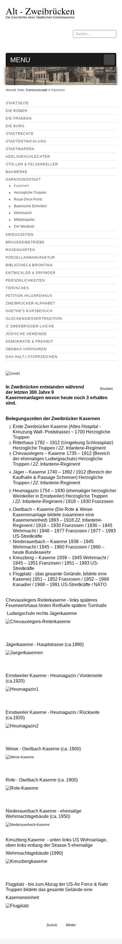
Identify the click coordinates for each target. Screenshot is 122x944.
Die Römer (17, 111)
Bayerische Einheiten (30, 206)
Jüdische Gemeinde (26, 334)
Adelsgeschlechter (28, 157)
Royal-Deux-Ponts (28, 199)
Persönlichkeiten (25, 280)
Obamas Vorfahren (26, 349)
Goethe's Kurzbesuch (29, 311)
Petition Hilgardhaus (29, 296)
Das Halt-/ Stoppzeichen (32, 357)
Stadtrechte (20, 134)
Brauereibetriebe (25, 242)
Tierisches (17, 288)
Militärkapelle (24, 220)
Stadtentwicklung (26, 141)
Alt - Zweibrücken (40, 11)
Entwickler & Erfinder (31, 273)
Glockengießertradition (34, 319)
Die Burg (15, 126)
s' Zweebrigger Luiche (30, 326)
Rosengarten (20, 250)
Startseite (17, 103)
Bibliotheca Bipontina (29, 265)
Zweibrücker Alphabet (30, 303)
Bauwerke (17, 172)
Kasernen (21, 186)
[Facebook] (112, 45)
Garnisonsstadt (36, 90)
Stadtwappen (20, 149)
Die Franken (19, 118)
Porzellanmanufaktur (30, 258)
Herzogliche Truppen (30, 193)
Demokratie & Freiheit (29, 342)
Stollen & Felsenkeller (32, 164)
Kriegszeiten (20, 235)
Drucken (106, 389)
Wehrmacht (22, 213)
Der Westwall (24, 226)
